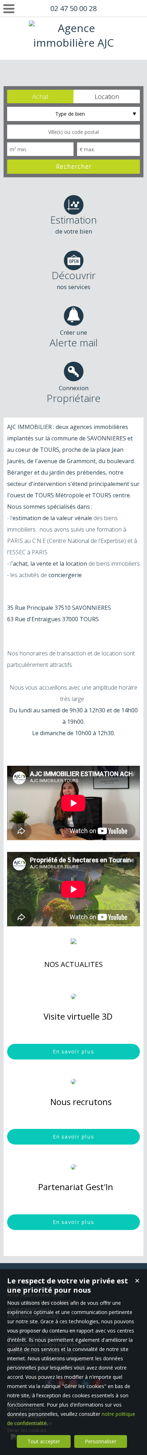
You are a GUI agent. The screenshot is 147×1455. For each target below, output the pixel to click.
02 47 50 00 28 (73, 8)
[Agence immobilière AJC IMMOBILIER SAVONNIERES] (73, 71)
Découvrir (74, 279)
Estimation (73, 224)
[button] (40, 96)
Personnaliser (100, 1441)
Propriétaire (74, 394)
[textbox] (73, 132)
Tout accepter (43, 1441)
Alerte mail (74, 338)
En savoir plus (73, 1051)
